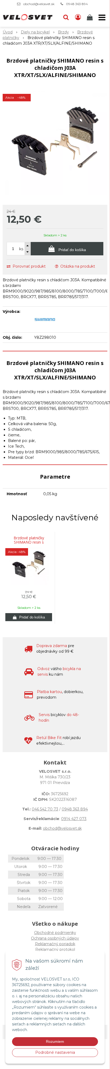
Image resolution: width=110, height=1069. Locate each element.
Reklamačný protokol (55, 949)
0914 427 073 (74, 818)
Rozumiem (55, 1041)
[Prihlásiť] (78, 17)
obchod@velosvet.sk (38, 4)
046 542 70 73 (45, 809)
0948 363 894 (77, 4)
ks (21, 249)
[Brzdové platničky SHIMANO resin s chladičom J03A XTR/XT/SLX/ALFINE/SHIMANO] (55, 143)
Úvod (8, 32)
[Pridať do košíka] (28, 617)
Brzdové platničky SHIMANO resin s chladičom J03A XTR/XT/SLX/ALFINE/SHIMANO (28, 542)
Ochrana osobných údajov (55, 938)
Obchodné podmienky (55, 932)
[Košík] (90, 17)
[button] (66, 17)
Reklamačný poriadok (55, 943)
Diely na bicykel (35, 32)
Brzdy (63, 32)
